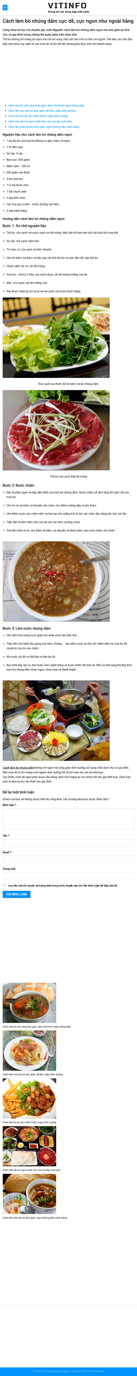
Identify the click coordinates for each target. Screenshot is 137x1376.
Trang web (9, 868)
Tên (6, 835)
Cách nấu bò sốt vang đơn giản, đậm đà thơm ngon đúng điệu (46, 105)
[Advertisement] (68, 75)
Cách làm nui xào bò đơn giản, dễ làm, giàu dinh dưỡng (41, 110)
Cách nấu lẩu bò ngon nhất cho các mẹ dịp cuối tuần (40, 121)
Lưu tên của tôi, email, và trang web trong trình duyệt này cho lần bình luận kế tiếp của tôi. (63, 885)
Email (7, 852)
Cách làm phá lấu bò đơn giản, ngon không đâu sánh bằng (43, 127)
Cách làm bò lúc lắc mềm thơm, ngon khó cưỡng (38, 116)
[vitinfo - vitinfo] (68, 7)
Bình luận (9, 805)
